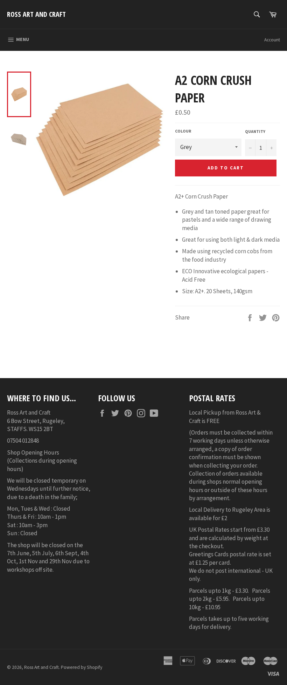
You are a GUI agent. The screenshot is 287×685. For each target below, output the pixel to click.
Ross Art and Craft (36, 14)
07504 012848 (23, 440)
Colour (183, 131)
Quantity (255, 131)
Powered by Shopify (81, 667)
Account (272, 40)
